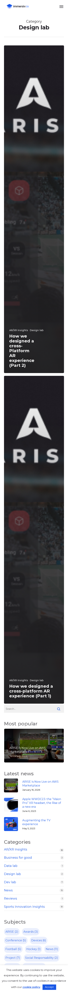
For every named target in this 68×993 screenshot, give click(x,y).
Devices (38, 940)
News (8, 890)
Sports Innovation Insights (24, 907)
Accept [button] (49, 987)
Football (13, 949)
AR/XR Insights (18, 330)
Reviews (10, 898)
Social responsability (41, 957)
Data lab (10, 866)
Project (12, 957)
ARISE (11, 931)
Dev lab (10, 882)
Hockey (33, 949)
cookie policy (31, 987)
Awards (30, 931)
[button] (61, 6)
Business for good (18, 858)
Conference (15, 940)
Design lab (37, 330)
